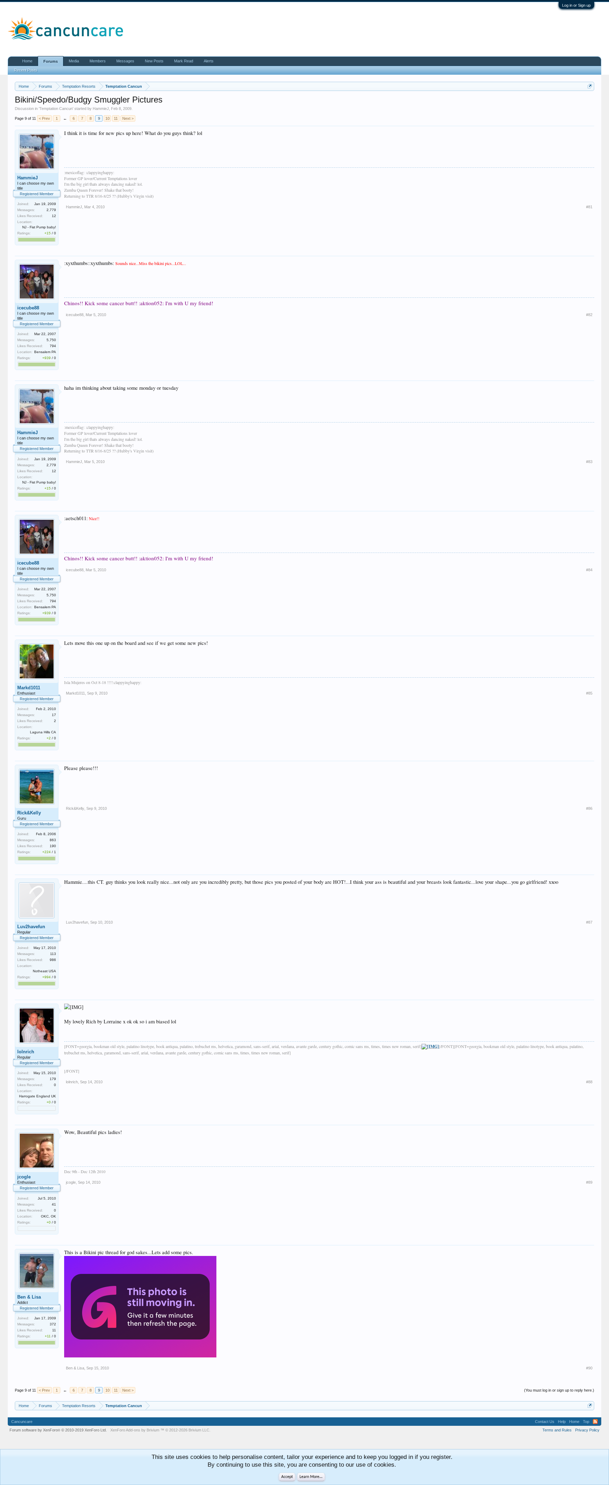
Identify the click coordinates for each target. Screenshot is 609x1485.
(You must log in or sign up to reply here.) (559, 1390)
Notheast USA (44, 971)
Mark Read (183, 61)
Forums (50, 61)
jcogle (24, 1176)
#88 (589, 1082)
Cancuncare (21, 1421)
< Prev (44, 118)
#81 (589, 207)
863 (53, 840)
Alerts (209, 61)
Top (586, 1421)
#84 (589, 570)
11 (116, 118)
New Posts (154, 61)
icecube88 (28, 307)
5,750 (51, 340)
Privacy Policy (587, 1430)
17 (54, 715)
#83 (589, 462)
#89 (589, 1182)
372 (53, 1324)
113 (53, 954)
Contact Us (544, 1421)
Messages (125, 61)
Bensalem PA (45, 352)
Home (27, 61)
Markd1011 (28, 687)
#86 (589, 808)
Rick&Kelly (29, 812)
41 (54, 1204)
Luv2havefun (31, 926)
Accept (287, 1477)
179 (53, 1079)
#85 (589, 693)
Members (98, 61)
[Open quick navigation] (590, 86)
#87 (589, 922)
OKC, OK (48, 1216)
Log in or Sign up (576, 5)
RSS (595, 1421)
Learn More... (311, 1477)
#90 (589, 1368)
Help (562, 1421)
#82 (589, 315)
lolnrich (25, 1051)
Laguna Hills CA (43, 732)
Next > (128, 118)
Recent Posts (25, 70)
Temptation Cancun (56, 108)
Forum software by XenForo (58, 1430)
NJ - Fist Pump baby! (39, 227)
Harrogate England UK (37, 1096)
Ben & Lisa (29, 1297)
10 (107, 118)
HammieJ (101, 108)
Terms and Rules (557, 1430)
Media (74, 61)
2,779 (51, 210)
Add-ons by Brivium (160, 1430)
